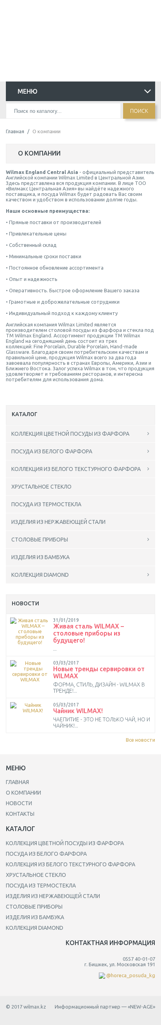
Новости (19, 803)
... (55, 649)
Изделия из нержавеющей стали (58, 522)
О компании (23, 793)
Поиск (139, 111)
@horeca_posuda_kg (78, 22)
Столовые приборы (39, 539)
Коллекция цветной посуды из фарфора (70, 434)
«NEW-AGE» (141, 1006)
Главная (15, 131)
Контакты (20, 814)
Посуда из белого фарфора (51, 451)
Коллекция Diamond (40, 575)
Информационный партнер (87, 1006)
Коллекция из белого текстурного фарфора (76, 469)
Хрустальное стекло (41, 487)
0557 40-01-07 (77, 13)
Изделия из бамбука (40, 557)
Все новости (140, 739)
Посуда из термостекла (46, 504)
